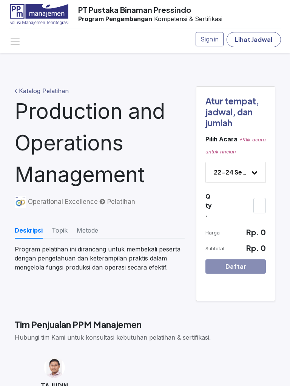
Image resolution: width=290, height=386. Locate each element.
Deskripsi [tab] (29, 230)
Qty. (208, 205)
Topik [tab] (60, 230)
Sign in (210, 39)
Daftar (235, 266)
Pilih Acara (221, 139)
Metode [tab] (87, 230)
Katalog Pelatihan (43, 91)
